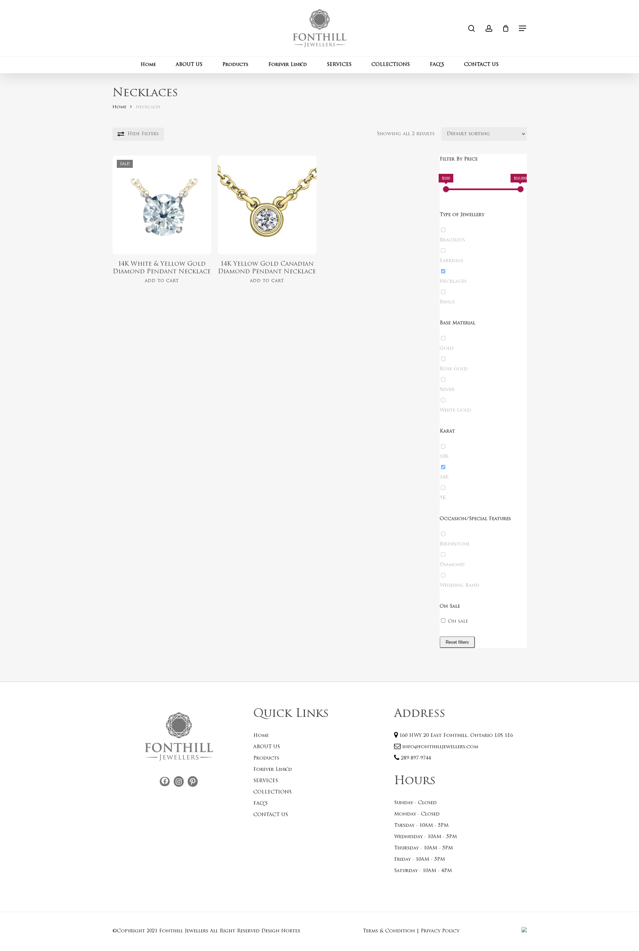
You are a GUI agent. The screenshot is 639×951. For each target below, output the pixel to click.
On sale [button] (458, 621)
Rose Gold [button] (454, 369)
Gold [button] (447, 348)
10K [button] (444, 456)
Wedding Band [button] (459, 585)
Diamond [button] (452, 564)
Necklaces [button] (453, 281)
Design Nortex (281, 931)
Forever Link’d (272, 769)
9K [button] (443, 497)
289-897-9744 (415, 758)
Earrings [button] (451, 260)
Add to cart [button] (162, 281)
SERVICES (265, 781)
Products (266, 758)
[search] (472, 28)
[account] (489, 28)
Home (119, 107)
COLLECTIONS (272, 792)
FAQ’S (260, 803)
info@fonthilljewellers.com (439, 747)
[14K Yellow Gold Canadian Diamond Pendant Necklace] (267, 205)
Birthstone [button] (455, 544)
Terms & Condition (389, 931)
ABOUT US (266, 747)
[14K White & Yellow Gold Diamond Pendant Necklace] (161, 205)
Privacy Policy (440, 931)
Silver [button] (447, 389)
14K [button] (444, 477)
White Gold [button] (455, 410)
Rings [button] (447, 302)
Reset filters (457, 642)
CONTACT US (270, 814)
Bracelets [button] (452, 240)
